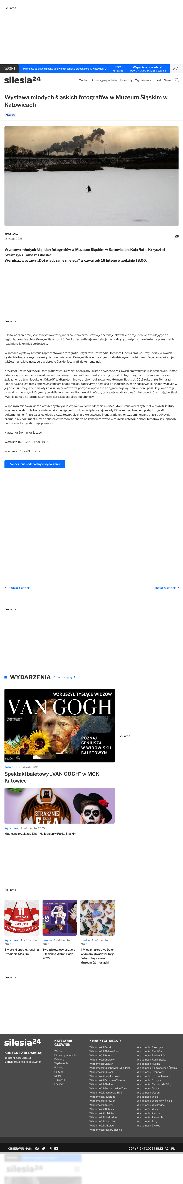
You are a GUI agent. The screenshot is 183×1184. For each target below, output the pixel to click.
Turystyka (60, 1060)
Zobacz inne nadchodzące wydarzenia (34, 464)
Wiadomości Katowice (102, 1081)
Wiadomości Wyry (147, 1090)
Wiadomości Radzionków (151, 1036)
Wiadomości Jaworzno (102, 1077)
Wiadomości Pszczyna (150, 1028)
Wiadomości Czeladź (101, 1052)
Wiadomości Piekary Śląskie (105, 1110)
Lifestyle (59, 1064)
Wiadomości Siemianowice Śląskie (157, 1048)
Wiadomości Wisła (148, 1077)
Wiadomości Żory (147, 1102)
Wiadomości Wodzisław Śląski (154, 1081)
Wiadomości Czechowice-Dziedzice (109, 1048)
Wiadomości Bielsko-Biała (104, 1032)
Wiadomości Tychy (148, 1069)
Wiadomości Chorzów (102, 1040)
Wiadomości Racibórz (149, 1032)
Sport (157, 80)
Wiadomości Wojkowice (151, 1085)
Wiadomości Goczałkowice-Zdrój (108, 1069)
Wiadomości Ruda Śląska (151, 1040)
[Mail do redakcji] (177, 236)
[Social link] (37, 1129)
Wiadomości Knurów (101, 1085)
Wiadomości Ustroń (148, 1073)
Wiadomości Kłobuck (101, 1090)
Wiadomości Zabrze (148, 1094)
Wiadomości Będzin (100, 1028)
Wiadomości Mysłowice (103, 1098)
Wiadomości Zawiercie (150, 1098)
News (167, 80)
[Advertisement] (91, 35)
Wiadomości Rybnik (148, 1044)
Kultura (8, 748)
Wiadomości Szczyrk (149, 1061)
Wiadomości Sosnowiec (150, 1052)
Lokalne (47, 921)
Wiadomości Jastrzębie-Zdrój (105, 1073)
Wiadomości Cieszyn (101, 1044)
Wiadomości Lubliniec (102, 1094)
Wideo (83, 80)
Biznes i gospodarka (104, 80)
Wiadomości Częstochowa (104, 1057)
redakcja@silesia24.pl (27, 1042)
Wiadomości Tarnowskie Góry (154, 1065)
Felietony (126, 80)
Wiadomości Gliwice (101, 1065)
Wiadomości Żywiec (148, 1106)
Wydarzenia (143, 80)
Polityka (58, 1048)
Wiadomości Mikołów (101, 1106)
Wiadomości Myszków (102, 1102)
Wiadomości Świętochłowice (153, 1057)
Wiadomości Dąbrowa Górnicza (107, 1061)
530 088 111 (23, 1038)
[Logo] (22, 82)
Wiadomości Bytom (100, 1036)
